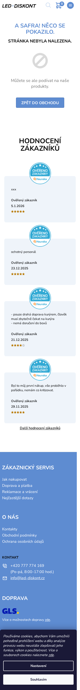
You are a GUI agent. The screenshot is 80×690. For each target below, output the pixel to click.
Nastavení (38, 666)
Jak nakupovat (14, 479)
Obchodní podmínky (19, 535)
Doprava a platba (17, 485)
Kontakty (9, 529)
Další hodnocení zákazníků (40, 428)
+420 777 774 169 (27, 565)
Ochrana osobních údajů (23, 541)
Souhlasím (38, 679)
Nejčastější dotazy (17, 498)
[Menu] (70, 5)
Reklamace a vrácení (20, 492)
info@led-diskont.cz (27, 578)
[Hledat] (48, 5)
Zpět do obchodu (40, 102)
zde (51, 655)
